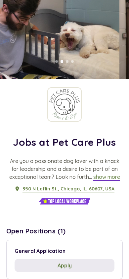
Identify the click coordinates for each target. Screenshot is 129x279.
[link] (106, 176)
